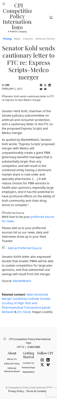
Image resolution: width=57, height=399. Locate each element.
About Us (12, 359)
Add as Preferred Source (24, 248)
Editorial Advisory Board (12, 370)
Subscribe (33, 347)
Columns (28, 38)
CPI (7, 85)
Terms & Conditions (37, 391)
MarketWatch (22, 281)
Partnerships (28, 367)
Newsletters (28, 371)
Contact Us (28, 363)
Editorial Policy (12, 363)
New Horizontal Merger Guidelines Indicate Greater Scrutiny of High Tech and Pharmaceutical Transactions (26, 300)
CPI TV (20, 347)
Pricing (7, 38)
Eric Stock (24, 312)
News (17, 38)
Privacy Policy (16, 391)
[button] (51, 17)
